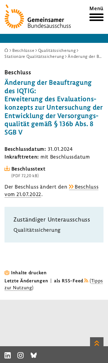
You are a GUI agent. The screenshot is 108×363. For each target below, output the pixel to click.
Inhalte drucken (29, 272)
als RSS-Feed (68, 281)
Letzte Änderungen (26, 281)
